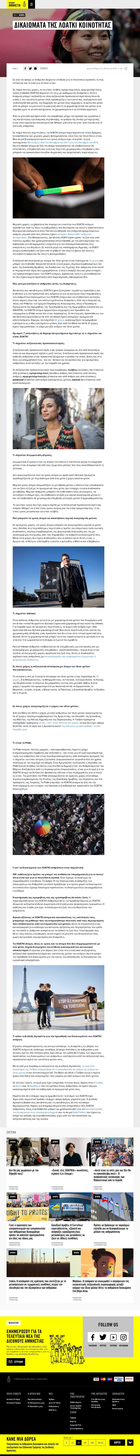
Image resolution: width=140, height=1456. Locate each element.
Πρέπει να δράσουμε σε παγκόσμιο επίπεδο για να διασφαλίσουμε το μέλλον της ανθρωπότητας (112, 1220)
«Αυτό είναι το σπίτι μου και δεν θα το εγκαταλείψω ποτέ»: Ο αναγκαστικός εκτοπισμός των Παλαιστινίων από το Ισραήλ (112, 1165)
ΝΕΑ (15, 15)
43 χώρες (60, 320)
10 (72, 1442)
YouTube (113, 1345)
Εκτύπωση (125, 68)
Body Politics (79, 1112)
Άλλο (100, 1442)
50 (85, 1442)
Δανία (19, 1085)
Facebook (25, 68)
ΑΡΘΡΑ (21, 15)
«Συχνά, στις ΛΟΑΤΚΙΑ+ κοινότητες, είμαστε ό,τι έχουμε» (70, 1165)
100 (92, 1442)
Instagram (123, 1345)
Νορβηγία (35, 1085)
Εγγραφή (18, 1362)
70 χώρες (94, 260)
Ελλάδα (98, 1082)
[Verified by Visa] (119, 1381)
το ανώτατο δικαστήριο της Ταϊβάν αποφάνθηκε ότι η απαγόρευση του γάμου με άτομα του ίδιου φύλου (56, 1069)
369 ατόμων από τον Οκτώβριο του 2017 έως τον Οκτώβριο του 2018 (62, 142)
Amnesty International (17, 4)
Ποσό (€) (68, 1437)
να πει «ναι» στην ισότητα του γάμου (58, 722)
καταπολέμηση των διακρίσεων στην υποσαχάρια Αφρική (57, 1110)
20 (79, 1442)
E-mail (35, 68)
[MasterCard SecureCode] (129, 1380)
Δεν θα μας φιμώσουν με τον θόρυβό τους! (28, 1165)
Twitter (30, 68)
